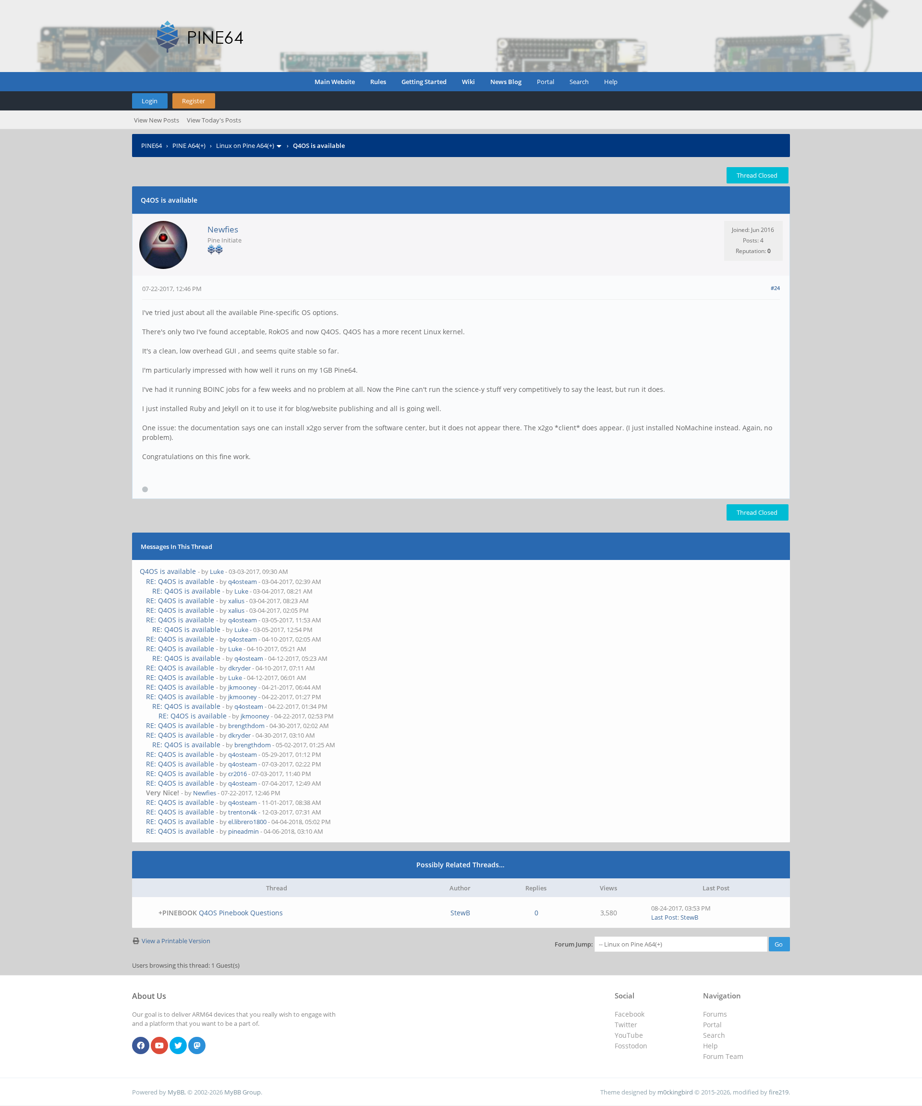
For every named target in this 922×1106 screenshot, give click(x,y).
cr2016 (237, 773)
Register (193, 101)
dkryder (239, 668)
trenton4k (242, 812)
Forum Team (723, 1056)
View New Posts (156, 120)
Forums (715, 1014)
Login (150, 101)
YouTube (629, 1035)
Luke (217, 571)
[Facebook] (140, 1046)
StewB (460, 912)
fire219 (779, 1092)
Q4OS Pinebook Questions (241, 912)
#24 (775, 288)
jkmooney (242, 687)
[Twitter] (178, 1046)
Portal (545, 81)
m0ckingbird (675, 1092)
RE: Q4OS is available (180, 581)
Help (611, 81)
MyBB (176, 1092)
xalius (236, 600)
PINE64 (151, 145)
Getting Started (424, 81)
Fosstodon (631, 1045)
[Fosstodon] (197, 1046)
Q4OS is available (168, 571)
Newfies (222, 229)
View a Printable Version (176, 940)
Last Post (664, 917)
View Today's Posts (214, 120)
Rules (378, 81)
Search (579, 81)
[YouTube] (159, 1046)
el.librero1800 (247, 821)
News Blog (506, 81)
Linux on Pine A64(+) (245, 145)
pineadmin (243, 831)
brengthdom (246, 725)
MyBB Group (242, 1092)
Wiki (468, 81)
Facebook (629, 1014)
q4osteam (242, 581)
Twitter (626, 1024)
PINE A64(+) (189, 145)
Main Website (335, 81)
